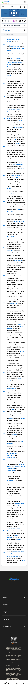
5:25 (4, 553)
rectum (9, 75)
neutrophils (10, 211)
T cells (16, 177)
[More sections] (24, 30)
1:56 (4, 225)
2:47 (4, 302)
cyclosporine (11, 471)
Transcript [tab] (6, 30)
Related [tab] (6, 684)
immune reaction (18, 221)
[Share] (23, 7)
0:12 (4, 64)
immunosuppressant (13, 556)
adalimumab (11, 483)
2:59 (4, 325)
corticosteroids (20, 466)
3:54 (4, 411)
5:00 (4, 510)
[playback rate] (22, 20)
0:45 (4, 118)
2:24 (4, 276)
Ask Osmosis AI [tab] (19, 684)
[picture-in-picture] (16, 20)
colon (21, 56)
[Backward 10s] (5, 20)
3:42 (4, 392)
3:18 (4, 351)
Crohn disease (18, 127)
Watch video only (6, 37)
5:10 (4, 531)
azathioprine (11, 468)
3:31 (4, 372)
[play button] (2, 20)
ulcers (9, 67)
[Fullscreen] (25, 20)
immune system (18, 164)
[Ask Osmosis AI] (14, 21)
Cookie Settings (19, 656)
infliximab (10, 481)
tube (12, 409)
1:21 (4, 175)
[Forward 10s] (8, 20)
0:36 (4, 96)
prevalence (14, 303)
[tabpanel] (14, 299)
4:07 (4, 433)
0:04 (4, 45)
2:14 (4, 247)
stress (14, 139)
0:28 (4, 83)
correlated (10, 251)
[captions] (19, 20)
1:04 (4, 147)
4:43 (4, 487)
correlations (18, 261)
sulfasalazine (11, 458)
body (18, 209)
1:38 (4, 201)
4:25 (4, 459)
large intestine (14, 46)
